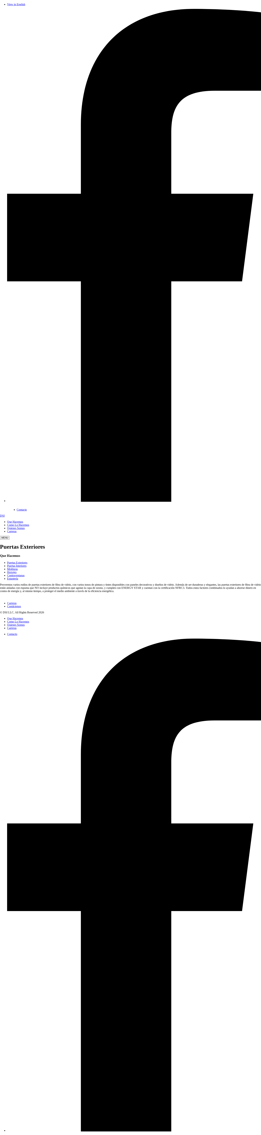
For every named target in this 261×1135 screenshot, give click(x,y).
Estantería (12, 578)
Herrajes (12, 572)
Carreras (12, 531)
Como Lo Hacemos (18, 524)
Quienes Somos (16, 528)
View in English (16, 4)
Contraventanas (16, 575)
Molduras (12, 569)
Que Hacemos (15, 521)
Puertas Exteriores (17, 562)
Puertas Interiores (16, 565)
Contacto (22, 509)
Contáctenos (14, 606)
